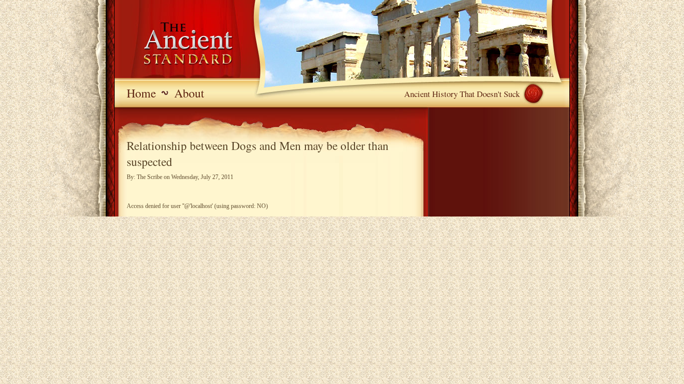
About (189, 93)
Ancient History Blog (175, 45)
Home (141, 93)
